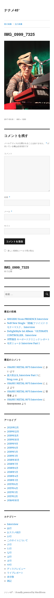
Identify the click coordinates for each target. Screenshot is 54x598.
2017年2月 (12, 496)
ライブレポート (15, 572)
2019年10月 (13, 439)
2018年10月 (13, 459)
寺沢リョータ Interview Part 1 (23, 343)
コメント (8, 153)
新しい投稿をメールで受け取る (21, 250)
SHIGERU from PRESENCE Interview (27, 319)
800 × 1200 (21, 119)
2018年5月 (12, 472)
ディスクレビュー (16, 568)
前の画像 (8, 24)
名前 (7, 197)
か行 (9, 536)
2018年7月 (12, 463)
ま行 (9, 560)
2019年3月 (12, 455)
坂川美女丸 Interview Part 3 (22, 375)
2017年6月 (12, 484)
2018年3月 (12, 480)
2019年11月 (13, 435)
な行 (9, 552)
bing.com (12, 379)
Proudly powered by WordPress (30, 592)
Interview (12, 524)
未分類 (10, 576)
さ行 (9, 544)
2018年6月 (12, 467)
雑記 (9, 580)
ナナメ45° (12, 10)
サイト (7, 225)
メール (8, 211)
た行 (9, 548)
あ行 (9, 528)
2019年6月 (12, 447)
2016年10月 (13, 500)
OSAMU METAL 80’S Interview (24, 367)
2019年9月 (12, 443)
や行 (9, 564)
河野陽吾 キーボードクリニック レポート (28, 339)
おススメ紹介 (14, 532)
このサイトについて (17, 540)
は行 (9, 556)
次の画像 (18, 24)
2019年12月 (13, 431)
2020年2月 (13, 427)
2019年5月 (12, 451)
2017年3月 (12, 492)
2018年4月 (12, 476)
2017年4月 (12, 488)
